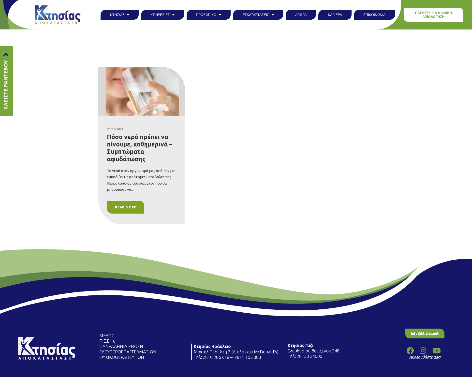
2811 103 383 (248, 357)
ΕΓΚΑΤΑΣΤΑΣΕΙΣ (256, 15)
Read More (125, 207)
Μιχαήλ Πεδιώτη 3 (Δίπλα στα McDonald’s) (236, 351)
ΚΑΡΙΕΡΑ (335, 15)
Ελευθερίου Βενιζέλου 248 (314, 350)
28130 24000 (310, 356)
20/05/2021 (115, 129)
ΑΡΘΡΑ (301, 15)
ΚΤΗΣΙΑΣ (117, 15)
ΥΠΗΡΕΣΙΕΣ (160, 15)
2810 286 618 (216, 357)
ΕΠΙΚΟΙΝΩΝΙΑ (374, 15)
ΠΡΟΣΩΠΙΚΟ (206, 15)
